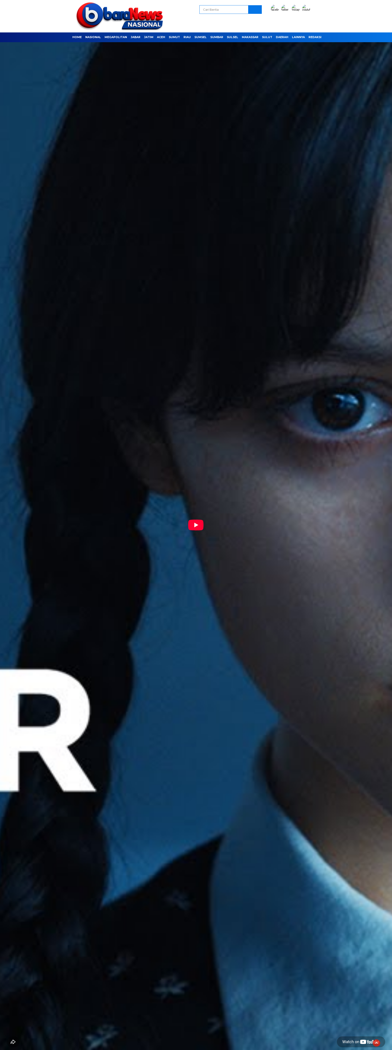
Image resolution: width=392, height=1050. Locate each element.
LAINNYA (298, 37)
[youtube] (307, 9)
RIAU (187, 37)
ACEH (161, 37)
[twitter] (286, 9)
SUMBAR (216, 37)
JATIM (148, 37)
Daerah (282, 37)
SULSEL (232, 37)
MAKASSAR (250, 37)
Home (77, 37)
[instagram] (296, 9)
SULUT (267, 37)
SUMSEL (200, 37)
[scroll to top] (376, 1043)
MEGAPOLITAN (116, 37)
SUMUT (174, 37)
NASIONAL (93, 37)
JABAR (135, 37)
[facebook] (275, 9)
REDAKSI (315, 37)
